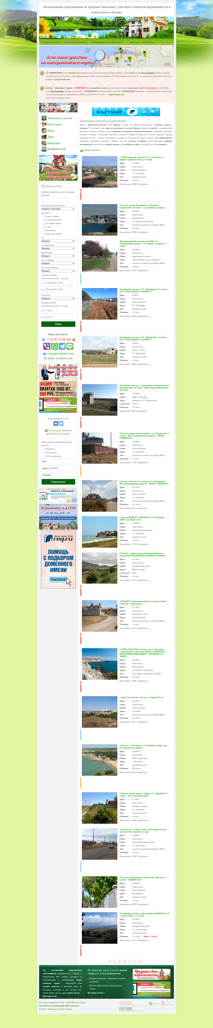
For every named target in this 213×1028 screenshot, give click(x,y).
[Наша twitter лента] (61, 425)
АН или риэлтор (53, 456)
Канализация (47, 253)
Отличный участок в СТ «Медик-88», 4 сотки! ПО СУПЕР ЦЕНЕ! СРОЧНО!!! (143, 338)
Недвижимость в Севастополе (107, 42)
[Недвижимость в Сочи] (58, 530)
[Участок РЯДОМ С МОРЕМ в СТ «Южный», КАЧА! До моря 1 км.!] (99, 547)
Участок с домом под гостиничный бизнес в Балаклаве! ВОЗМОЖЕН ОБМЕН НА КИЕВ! (142, 554)
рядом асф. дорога (54, 234)
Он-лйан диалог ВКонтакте (60, 430)
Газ (42, 238)
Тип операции (47, 260)
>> (140, 961)
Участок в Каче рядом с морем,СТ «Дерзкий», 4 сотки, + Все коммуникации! (143, 794)
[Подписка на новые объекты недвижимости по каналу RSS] (44, 22)
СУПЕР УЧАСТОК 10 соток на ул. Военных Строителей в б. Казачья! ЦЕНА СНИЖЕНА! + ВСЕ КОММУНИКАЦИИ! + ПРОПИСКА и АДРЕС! (143, 652)
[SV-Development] (154, 1005)
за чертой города (53, 223)
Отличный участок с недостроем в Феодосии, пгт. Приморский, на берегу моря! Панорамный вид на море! (145, 387)
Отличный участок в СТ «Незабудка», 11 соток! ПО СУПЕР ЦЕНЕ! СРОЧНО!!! (144, 290)
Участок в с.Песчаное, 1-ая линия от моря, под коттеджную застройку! (143, 746)
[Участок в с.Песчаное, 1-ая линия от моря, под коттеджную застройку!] (99, 775)
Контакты (148, 42)
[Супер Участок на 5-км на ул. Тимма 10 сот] (99, 727)
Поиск (58, 324)
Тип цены (45, 295)
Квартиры (53, 143)
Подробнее (142, 184)
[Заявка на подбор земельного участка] (58, 380)
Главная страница (50, 42)
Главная (42, 1009)
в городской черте (54, 220)
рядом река (51, 230)
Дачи (50, 137)
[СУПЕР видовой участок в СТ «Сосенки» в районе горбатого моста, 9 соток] (99, 187)
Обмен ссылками (78, 1002)
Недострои (54, 124)
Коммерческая (56, 149)
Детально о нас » (50, 996)
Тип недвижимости (50, 268)
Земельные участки (59, 118)
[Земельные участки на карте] (106, 67)
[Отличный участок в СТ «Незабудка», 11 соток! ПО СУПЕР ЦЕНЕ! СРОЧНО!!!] (99, 319)
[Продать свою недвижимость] (58, 181)
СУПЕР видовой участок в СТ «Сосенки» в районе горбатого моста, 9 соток (141, 158)
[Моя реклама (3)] (58, 503)
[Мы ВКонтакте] (55, 425)
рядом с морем (52, 216)
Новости (134, 42)
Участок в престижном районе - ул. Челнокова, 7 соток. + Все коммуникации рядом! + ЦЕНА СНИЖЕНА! (144, 435)
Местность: (46, 213)
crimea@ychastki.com (60, 353)
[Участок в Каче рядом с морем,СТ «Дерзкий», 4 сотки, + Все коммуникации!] (99, 823)
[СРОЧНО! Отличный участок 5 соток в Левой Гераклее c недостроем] (99, 631)
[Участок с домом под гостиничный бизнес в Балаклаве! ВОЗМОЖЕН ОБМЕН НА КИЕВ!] (99, 583)
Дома (50, 130)
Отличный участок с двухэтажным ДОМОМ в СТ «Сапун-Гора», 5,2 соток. (145, 914)
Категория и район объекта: (53, 206)
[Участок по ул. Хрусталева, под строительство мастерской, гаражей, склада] (99, 859)
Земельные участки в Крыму (60, 1009)
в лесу (48, 227)
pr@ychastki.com (62, 79)
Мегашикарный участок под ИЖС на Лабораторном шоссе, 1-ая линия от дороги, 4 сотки (143, 243)
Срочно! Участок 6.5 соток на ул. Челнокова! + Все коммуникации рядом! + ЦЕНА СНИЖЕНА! (144, 482)
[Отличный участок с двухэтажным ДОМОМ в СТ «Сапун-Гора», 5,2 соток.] (99, 943)
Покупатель (51, 452)
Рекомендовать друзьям (60, 434)
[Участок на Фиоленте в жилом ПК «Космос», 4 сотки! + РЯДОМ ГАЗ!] (99, 907)
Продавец (50, 449)
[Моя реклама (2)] (58, 413)
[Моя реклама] (58, 396)
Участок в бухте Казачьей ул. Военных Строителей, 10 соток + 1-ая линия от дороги (142, 206)
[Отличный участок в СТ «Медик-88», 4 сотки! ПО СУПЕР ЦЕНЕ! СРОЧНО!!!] (99, 367)
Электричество (47, 245)
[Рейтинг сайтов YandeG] (140, 1005)
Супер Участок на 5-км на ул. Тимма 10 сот (142, 697)
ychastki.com (74, 73)
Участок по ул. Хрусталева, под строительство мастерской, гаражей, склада (143, 830)
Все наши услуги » (96, 993)
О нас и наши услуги (74, 42)
